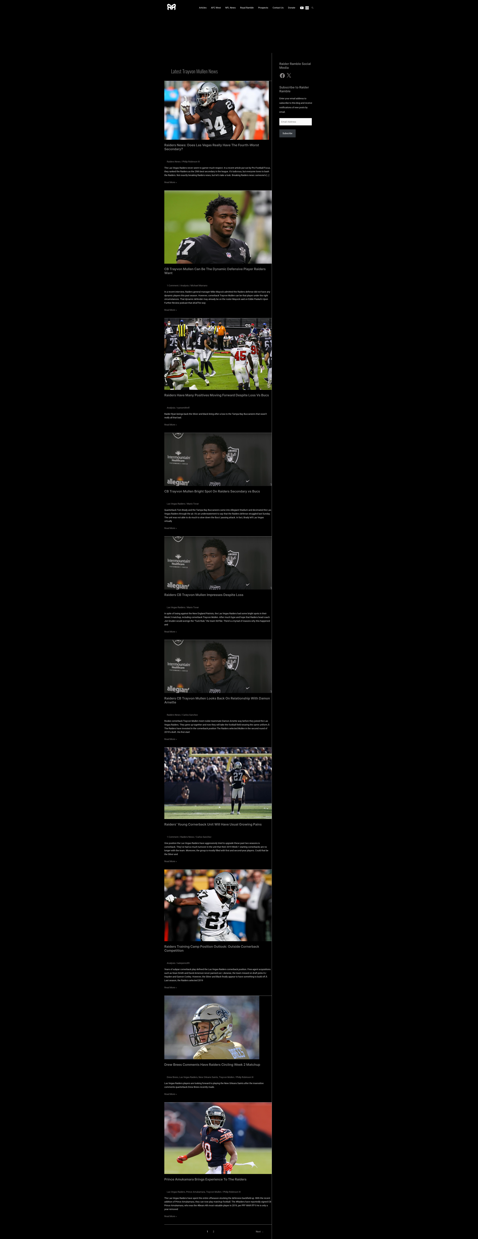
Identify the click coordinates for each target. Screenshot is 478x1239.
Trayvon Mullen (226, 1077)
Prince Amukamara (195, 1192)
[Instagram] (307, 8)
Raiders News (173, 161)
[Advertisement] (239, 34)
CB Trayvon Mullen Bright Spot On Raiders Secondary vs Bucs (212, 491)
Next (260, 1231)
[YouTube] (302, 8)
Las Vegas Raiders (176, 503)
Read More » (170, 182)
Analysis (184, 285)
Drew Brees (172, 1077)
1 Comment (173, 285)
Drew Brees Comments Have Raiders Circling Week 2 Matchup (212, 1065)
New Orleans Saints (208, 1077)
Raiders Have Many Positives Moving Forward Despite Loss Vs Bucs (216, 395)
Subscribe (287, 133)
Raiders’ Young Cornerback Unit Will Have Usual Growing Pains (213, 824)
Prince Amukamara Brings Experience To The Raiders (205, 1179)
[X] (289, 76)
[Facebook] (282, 76)
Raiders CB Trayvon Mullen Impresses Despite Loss (203, 595)
